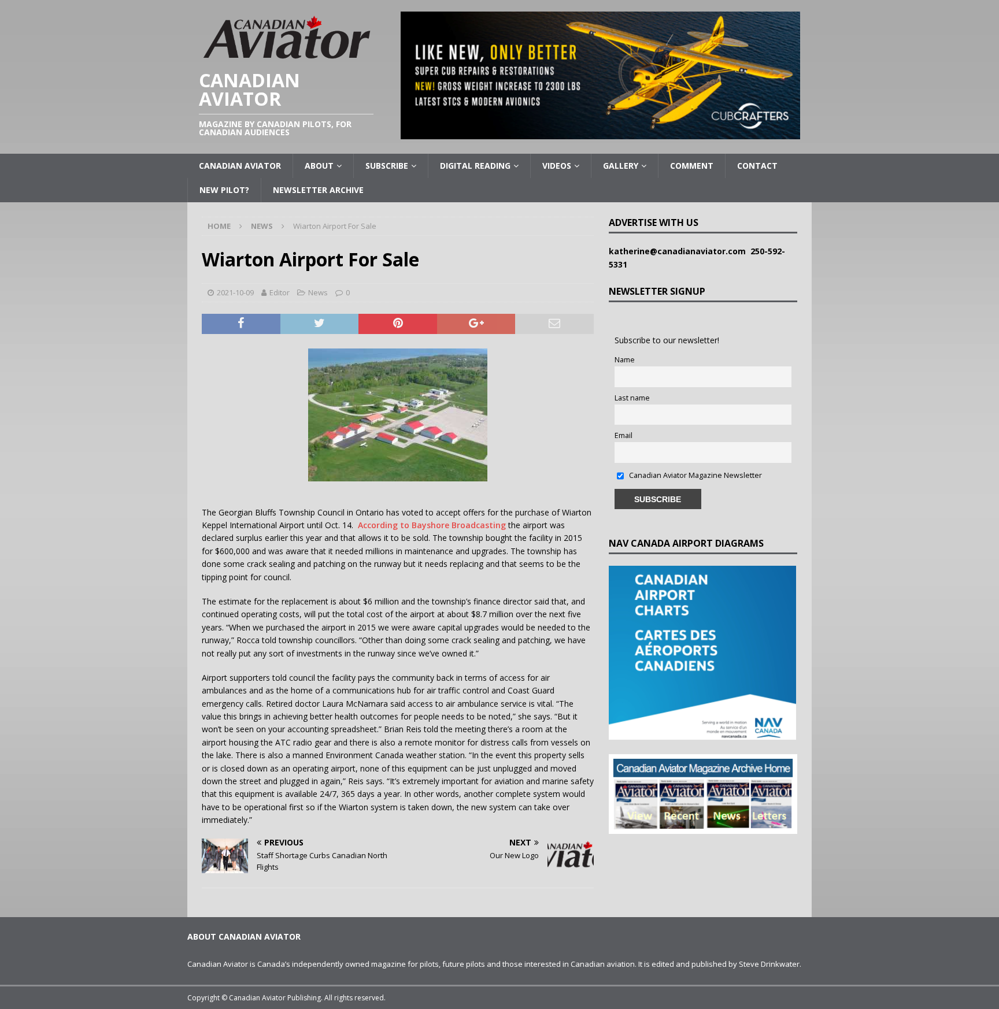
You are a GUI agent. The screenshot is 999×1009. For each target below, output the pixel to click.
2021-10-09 (235, 292)
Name (625, 360)
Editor (279, 292)
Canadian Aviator (240, 165)
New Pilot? (224, 189)
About (319, 165)
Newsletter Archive (318, 189)
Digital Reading (475, 165)
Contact (757, 165)
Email (623, 435)
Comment (691, 165)
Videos (556, 165)
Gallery (620, 165)
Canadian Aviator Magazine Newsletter (694, 475)
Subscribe (386, 165)
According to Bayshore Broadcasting (432, 525)
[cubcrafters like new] (600, 132)
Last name (632, 398)
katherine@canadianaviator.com (679, 251)
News (318, 292)
